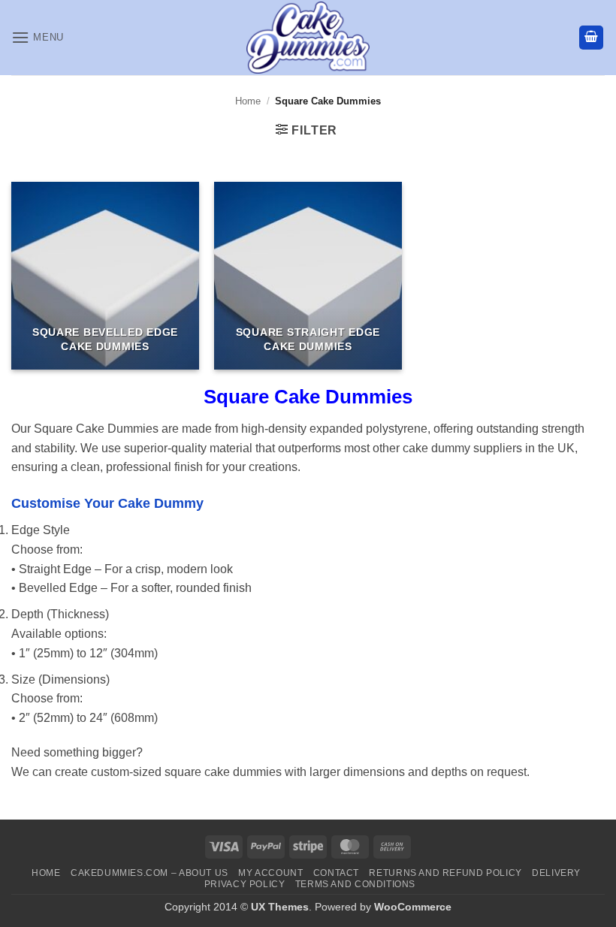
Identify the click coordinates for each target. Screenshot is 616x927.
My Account (270, 873)
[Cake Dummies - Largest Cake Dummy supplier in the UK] (308, 37)
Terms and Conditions (355, 884)
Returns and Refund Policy (445, 873)
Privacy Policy (244, 884)
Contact (336, 873)
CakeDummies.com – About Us (149, 873)
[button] (37, 37)
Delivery (556, 873)
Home (248, 101)
